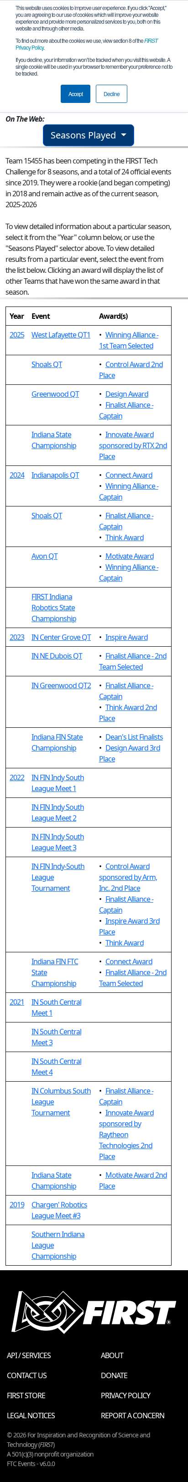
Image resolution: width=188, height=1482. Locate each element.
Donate (114, 1375)
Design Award (126, 394)
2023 (17, 637)
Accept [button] (75, 93)
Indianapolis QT (55, 475)
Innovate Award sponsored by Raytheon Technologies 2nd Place (126, 1134)
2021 (17, 1002)
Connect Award (128, 475)
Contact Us (27, 1375)
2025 (17, 335)
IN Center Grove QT (61, 637)
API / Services (29, 1355)
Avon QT (44, 556)
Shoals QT (46, 364)
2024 (17, 475)
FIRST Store (26, 1395)
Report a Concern (132, 1415)
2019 (17, 1205)
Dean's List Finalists (134, 737)
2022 (17, 777)
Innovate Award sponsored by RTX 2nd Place (133, 445)
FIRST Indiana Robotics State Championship (53, 607)
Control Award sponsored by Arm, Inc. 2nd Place (128, 877)
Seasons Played (84, 135)
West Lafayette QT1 (60, 335)
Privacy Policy (125, 1395)
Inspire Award (126, 637)
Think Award (124, 537)
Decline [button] (112, 93)
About (112, 1355)
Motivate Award (129, 556)
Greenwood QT (55, 394)
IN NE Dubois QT (56, 656)
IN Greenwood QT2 (61, 685)
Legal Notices (31, 1415)
